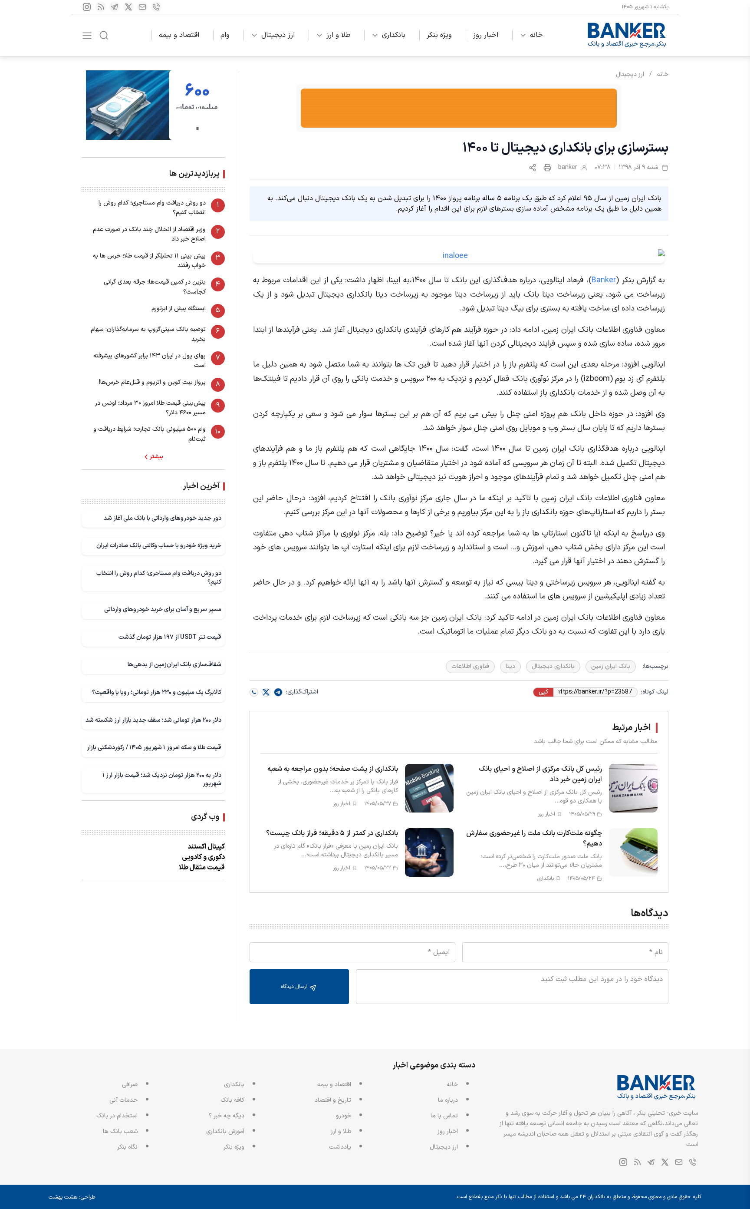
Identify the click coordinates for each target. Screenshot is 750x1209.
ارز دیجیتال (278, 35)
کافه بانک (232, 1100)
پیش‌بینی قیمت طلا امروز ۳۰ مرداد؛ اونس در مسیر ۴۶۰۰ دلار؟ (150, 408)
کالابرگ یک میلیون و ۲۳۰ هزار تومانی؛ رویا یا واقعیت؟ (156, 692)
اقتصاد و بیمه (179, 35)
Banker (604, 280)
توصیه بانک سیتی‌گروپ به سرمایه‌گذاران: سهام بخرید (148, 334)
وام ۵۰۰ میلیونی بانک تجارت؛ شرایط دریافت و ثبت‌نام (149, 434)
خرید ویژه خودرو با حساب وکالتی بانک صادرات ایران (158, 545)
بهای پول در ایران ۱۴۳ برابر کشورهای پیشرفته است (149, 360)
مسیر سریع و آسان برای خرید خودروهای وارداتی (162, 609)
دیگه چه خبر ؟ (226, 1115)
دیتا (510, 666)
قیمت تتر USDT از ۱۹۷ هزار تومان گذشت (169, 637)
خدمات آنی (123, 1100)
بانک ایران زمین (610, 666)
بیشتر (156, 457)
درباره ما (448, 1100)
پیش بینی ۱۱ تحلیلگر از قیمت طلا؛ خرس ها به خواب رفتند (149, 260)
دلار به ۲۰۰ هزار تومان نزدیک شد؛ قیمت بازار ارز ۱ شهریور (161, 780)
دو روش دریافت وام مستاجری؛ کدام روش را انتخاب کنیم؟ (152, 207)
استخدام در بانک (117, 1115)
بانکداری (393, 35)
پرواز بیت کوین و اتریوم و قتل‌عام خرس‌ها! (152, 382)
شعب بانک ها (120, 1131)
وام (225, 35)
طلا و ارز (338, 35)
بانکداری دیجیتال (553, 666)
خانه (536, 35)
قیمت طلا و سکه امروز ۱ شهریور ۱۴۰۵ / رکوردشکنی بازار (154, 747)
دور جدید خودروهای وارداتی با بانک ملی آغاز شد (162, 518)
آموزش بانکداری (225, 1131)
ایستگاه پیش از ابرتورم (178, 308)
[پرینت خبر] (547, 168)
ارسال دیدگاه (295, 987)
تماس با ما (444, 1115)
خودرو (343, 1115)
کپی (543, 692)
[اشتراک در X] (266, 692)
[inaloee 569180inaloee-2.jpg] (459, 256)
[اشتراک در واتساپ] (254, 692)
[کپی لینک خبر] (532, 168)
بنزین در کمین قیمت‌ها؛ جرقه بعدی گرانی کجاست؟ (155, 286)
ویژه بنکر (439, 35)
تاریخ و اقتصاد (333, 1100)
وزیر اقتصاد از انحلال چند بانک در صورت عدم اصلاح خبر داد (149, 234)
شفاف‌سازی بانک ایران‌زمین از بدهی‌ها (174, 664)
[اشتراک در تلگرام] (278, 692)
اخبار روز (485, 35)
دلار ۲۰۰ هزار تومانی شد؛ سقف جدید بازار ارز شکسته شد (153, 720)
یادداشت (340, 1147)
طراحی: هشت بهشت (72, 1197)
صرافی (130, 1084)
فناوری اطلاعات (470, 666)
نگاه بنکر (127, 1147)
